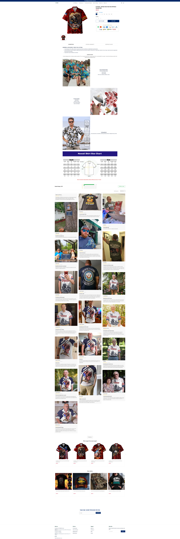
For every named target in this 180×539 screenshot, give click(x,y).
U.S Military (75, 2)
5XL (111, 14)
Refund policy (75, 533)
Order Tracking (95, 2)
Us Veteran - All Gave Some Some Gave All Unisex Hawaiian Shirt (62, 461)
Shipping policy (75, 531)
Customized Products (88, 2)
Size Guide (101, 12)
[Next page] (126, 454)
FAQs (91, 531)
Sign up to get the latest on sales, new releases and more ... (117, 529)
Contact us (92, 529)
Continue (98, 512)
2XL (104, 14)
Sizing (92, 533)
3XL (106, 14)
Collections (81, 2)
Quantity (97, 16)
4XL (109, 14)
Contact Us (101, 2)
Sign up (123, 531)
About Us (105, 2)
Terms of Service (75, 529)
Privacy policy (75, 528)
